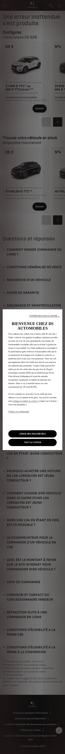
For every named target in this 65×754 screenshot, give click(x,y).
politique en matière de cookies (25, 401)
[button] (44, 316)
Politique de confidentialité (18, 411)
